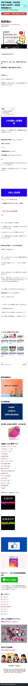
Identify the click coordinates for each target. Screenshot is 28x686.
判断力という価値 (4, 343)
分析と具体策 (6, 112)
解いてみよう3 (4, 611)
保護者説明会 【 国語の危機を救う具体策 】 (14, 13)
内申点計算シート (14, 438)
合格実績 (3, 458)
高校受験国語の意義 (4, 355)
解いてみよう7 (4, 599)
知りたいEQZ (11, 24)
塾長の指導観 (4, 24)
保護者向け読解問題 (6, 606)
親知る (15, 24)
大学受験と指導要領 (7, 111)
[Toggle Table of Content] (12, 109)
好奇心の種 (11, 354)
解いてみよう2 (4, 614)
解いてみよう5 (4, 604)
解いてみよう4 (4, 609)
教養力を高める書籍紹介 (7, 471)
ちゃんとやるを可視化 (12, 343)
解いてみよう (4, 480)
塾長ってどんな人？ (6, 461)
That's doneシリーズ (6, 449)
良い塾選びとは (20, 354)
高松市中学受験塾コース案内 (8, 650)
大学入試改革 (4, 466)
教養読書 (3, 473)
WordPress (13, 684)
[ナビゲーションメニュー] (25, 6)
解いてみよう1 (4, 596)
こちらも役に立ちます (9, 114)
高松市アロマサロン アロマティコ (9, 621)
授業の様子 (3, 468)
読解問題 (3, 485)
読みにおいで (4, 483)
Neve (2, 684)
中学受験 (3, 453)
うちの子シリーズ (5, 451)
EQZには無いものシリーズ (7, 446)
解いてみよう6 (4, 601)
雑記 (19, 24)
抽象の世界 (19, 342)
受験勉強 (3, 456)
